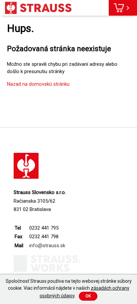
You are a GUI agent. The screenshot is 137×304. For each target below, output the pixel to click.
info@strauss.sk (47, 246)
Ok (88, 296)
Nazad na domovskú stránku (38, 84)
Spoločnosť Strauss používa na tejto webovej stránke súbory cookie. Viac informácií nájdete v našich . (69, 288)
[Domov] (38, 8)
